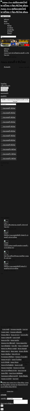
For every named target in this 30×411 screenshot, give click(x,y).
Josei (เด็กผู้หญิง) (5, 346)
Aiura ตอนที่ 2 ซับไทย (9, 113)
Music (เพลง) (14, 351)
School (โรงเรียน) (17, 359)
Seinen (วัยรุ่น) (14, 362)
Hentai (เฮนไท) (15, 340)
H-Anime (9, 31)
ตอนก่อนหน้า (4, 93)
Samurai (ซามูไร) (6, 359)
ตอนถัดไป (3, 96)
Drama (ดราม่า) (15, 335)
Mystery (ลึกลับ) (23, 351)
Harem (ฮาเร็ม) (5, 340)
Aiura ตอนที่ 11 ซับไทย (9, 154)
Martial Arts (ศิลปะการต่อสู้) (9, 348)
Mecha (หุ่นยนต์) (22, 348)
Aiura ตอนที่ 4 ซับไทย (9, 122)
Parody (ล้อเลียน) (6, 354)
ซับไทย (9, 25)
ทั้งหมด (9, 33)
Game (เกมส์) (16, 337)
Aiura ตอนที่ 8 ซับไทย (9, 140)
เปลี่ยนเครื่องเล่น (5, 85)
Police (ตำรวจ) (16, 354)
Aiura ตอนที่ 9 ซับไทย (9, 145)
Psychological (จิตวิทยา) (7, 357)
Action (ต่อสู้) (5, 329)
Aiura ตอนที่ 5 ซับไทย (9, 126)
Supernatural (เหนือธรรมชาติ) (9, 376)
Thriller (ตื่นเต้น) (23, 376)
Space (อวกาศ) (22, 370)
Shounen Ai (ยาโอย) (18, 368)
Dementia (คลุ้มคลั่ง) (16, 332)
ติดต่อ (5, 21)
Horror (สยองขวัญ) (21, 343)
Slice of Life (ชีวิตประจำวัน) (9, 370)
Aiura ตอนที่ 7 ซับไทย (9, 135)
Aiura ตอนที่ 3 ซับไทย (9, 117)
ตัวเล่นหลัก (7, 67)
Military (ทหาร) (5, 351)
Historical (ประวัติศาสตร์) (8, 343)
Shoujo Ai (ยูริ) (19, 365)
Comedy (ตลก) (5, 332)
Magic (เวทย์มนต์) (23, 346)
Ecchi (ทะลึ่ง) (24, 335)
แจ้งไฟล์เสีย (4, 90)
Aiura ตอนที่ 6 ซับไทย (9, 131)
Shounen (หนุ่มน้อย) (6, 368)
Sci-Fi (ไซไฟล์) (5, 362)
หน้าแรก (6, 19)
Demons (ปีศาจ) (5, 335)
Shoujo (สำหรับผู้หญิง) (7, 365)
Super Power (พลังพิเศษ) (16, 373)
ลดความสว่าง (4, 88)
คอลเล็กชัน (10, 30)
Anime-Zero (10, 391)
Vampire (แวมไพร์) (6, 378)
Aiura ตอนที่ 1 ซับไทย (9, 108)
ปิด (2, 409)
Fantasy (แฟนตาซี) (6, 337)
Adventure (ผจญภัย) (16, 329)
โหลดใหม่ (3, 83)
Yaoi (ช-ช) (15, 378)
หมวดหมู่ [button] (6, 23)
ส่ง (2, 405)
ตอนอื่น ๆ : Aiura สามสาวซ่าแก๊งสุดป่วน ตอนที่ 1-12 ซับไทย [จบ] (15, 100)
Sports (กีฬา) (4, 373)
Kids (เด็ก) (14, 346)
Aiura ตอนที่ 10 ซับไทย (9, 149)
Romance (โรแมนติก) (21, 357)
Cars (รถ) (25, 329)
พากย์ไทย (10, 27)
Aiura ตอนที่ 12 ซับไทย (9, 158)
